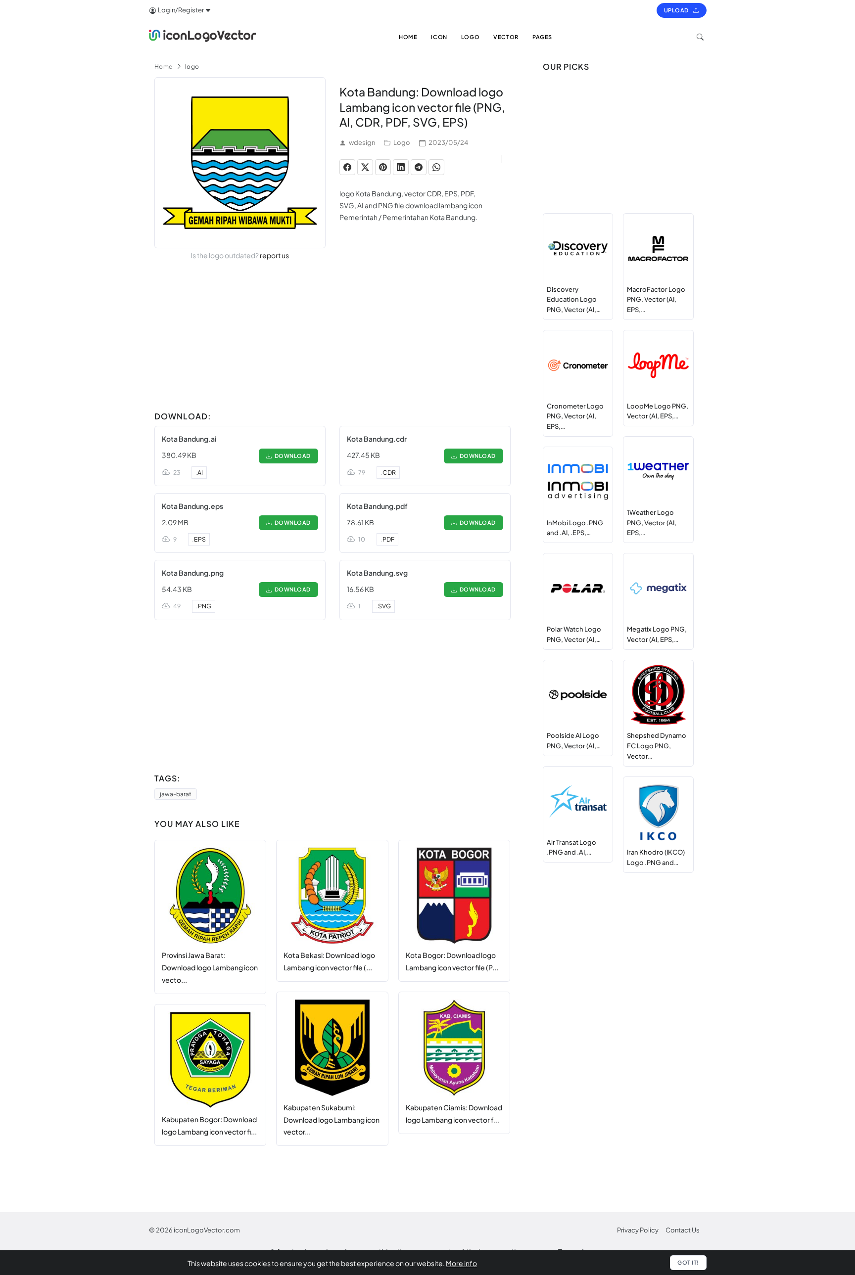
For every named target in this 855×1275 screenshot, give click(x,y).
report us (274, 255)
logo (192, 66)
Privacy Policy (638, 1230)
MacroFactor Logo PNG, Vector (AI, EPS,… (656, 299)
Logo (401, 142)
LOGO (470, 37)
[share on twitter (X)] (365, 167)
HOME (408, 37)
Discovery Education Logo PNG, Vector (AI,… (574, 299)
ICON (439, 37)
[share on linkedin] (401, 167)
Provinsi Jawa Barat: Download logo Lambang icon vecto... (210, 967)
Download (291, 456)
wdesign (362, 142)
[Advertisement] (332, 338)
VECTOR (506, 37)
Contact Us (682, 1230)
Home (163, 66)
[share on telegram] (419, 167)
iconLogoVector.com (207, 1230)
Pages (542, 37)
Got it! (688, 1262)
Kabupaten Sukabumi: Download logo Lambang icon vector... (332, 1119)
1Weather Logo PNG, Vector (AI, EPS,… (651, 522)
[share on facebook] (347, 167)
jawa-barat (175, 794)
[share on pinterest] (383, 167)
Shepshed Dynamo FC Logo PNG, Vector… (656, 745)
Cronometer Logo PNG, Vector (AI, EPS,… (575, 416)
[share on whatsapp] (436, 167)
